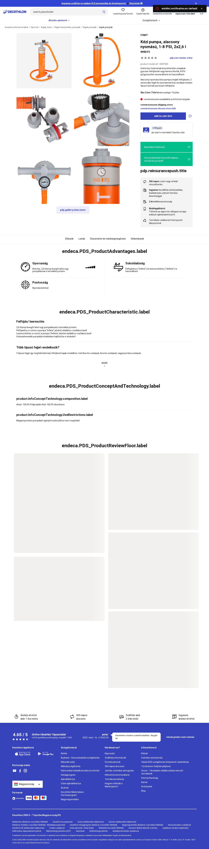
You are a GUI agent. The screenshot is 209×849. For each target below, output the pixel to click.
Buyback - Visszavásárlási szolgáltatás (80, 757)
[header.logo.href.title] (14, 11)
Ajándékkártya (68, 779)
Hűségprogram (68, 775)
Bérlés (64, 753)
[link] (180, 737)
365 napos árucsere (114, 766)
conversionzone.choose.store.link (158, 108)
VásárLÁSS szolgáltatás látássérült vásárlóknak (165, 762)
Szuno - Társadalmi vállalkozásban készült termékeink (162, 772)
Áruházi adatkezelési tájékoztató (122, 822)
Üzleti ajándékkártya (71, 783)
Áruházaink (146, 786)
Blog (143, 791)
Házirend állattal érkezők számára (143, 828)
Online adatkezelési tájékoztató (90, 822)
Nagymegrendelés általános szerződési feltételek (142, 825)
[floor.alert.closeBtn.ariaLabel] (201, 8)
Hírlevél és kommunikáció (117, 775)
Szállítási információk (115, 757)
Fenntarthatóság (149, 778)
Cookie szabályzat (57, 828)
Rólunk (144, 753)
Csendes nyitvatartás (152, 757)
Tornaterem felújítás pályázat (156, 766)
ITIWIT (144, 35)
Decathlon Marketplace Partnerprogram (72, 793)
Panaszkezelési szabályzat (179, 825)
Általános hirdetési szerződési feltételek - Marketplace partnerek (38, 825)
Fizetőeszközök (112, 762)
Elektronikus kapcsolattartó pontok (26, 831)
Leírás (81, 238)
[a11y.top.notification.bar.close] (196, 3)
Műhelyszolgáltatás (70, 766)
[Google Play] (47, 754)
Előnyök (69, 238)
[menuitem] (59, 20)
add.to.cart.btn (163, 116)
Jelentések (80, 831)
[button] (104, 251)
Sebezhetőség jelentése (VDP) (58, 831)
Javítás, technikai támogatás (119, 770)
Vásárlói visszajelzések (63, 822)
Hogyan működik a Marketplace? (114, 785)
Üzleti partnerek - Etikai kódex (82, 828)
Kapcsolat (110, 753)
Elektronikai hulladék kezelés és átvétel (80, 770)
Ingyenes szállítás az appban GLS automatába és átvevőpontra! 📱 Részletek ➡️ (102, 3)
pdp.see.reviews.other (181, 58)
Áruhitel (65, 788)
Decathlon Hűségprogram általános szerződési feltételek (93, 825)
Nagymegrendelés (70, 799)
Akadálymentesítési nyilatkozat (126, 831)
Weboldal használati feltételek (111, 828)
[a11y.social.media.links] (14, 770)
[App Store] (24, 754)
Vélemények (137, 238)
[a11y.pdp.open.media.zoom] (44, 60)
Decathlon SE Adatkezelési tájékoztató (28, 828)
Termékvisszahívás (114, 779)
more (105, 363)
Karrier (144, 782)
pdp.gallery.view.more (73, 209)
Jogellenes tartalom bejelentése (175, 828)
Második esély (68, 762)
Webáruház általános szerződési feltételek (30, 822)
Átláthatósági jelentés (98, 831)
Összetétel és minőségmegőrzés (108, 238)
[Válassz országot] (27, 784)
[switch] (190, 116)
